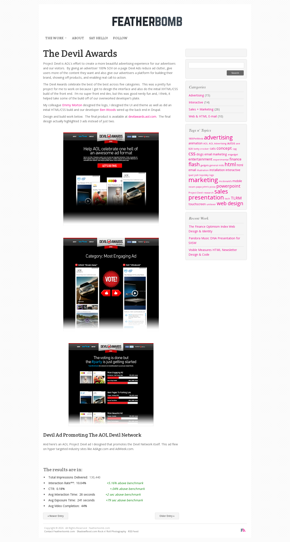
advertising (218, 137)
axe (238, 143)
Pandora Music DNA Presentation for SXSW (214, 240)
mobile (237, 181)
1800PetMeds (196, 138)
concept (224, 148)
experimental (221, 159)
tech (227, 198)
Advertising (196, 95)
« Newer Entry (56, 515)
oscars (192, 186)
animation (196, 143)
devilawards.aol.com (142, 116)
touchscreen (197, 204)
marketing (203, 180)
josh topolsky (201, 175)
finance (235, 159)
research (209, 192)
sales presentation (208, 194)
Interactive (196, 102)
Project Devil (196, 192)
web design (230, 203)
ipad (191, 175)
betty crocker (201, 148)
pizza (212, 186)
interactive (233, 170)
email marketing (215, 154)
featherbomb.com (145, 21)
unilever (211, 204)
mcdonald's (225, 181)
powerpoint (228, 186)
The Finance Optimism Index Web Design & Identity (212, 228)
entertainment (200, 159)
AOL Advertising (217, 143)
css (192, 153)
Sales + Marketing (201, 109)
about (78, 38)
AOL (205, 143)
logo (211, 175)
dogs (200, 154)
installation (217, 170)
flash (194, 164)
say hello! (98, 38)
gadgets (205, 165)
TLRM (236, 198)
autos (231, 143)
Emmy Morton (72, 105)
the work (53, 38)
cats (213, 148)
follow (120, 38)
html (230, 164)
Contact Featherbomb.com (59, 531)
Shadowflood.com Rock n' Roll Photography (101, 531)
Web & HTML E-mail (203, 116)
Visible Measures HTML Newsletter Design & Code (213, 252)
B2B (191, 148)
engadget (233, 154)
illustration (203, 170)
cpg (235, 148)
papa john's (202, 186)
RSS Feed (133, 531)
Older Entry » (167, 515)
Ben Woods (108, 110)
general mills (217, 165)
